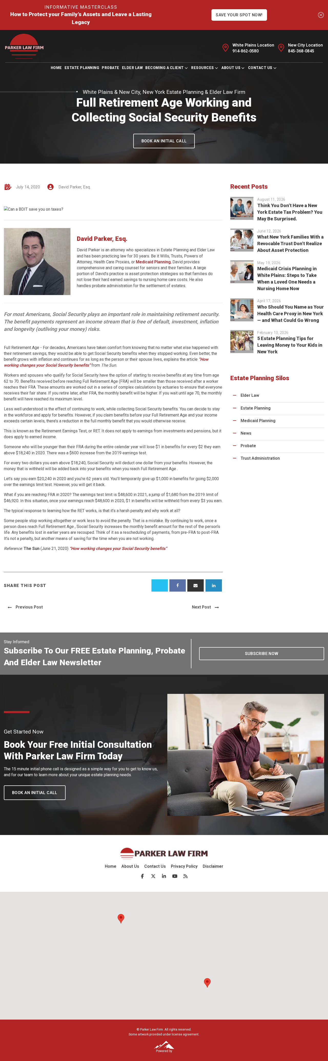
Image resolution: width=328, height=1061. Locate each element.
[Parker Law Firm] (24, 46)
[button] (164, 141)
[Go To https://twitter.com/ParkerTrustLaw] (153, 876)
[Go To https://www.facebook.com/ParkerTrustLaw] (142, 876)
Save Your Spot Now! (239, 15)
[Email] (195, 585)
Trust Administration (260, 458)
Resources (202, 68)
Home (56, 68)
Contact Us (260, 68)
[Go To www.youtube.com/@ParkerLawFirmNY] (175, 876)
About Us (230, 68)
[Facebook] (177, 585)
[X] (159, 585)
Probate (110, 68)
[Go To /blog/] (185, 876)
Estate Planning (82, 68)
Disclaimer (213, 866)
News (246, 433)
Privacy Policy (184, 866)
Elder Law (132, 68)
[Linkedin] (214, 585)
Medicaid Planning (153, 261)
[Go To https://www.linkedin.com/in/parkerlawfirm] (164, 876)
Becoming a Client (164, 68)
